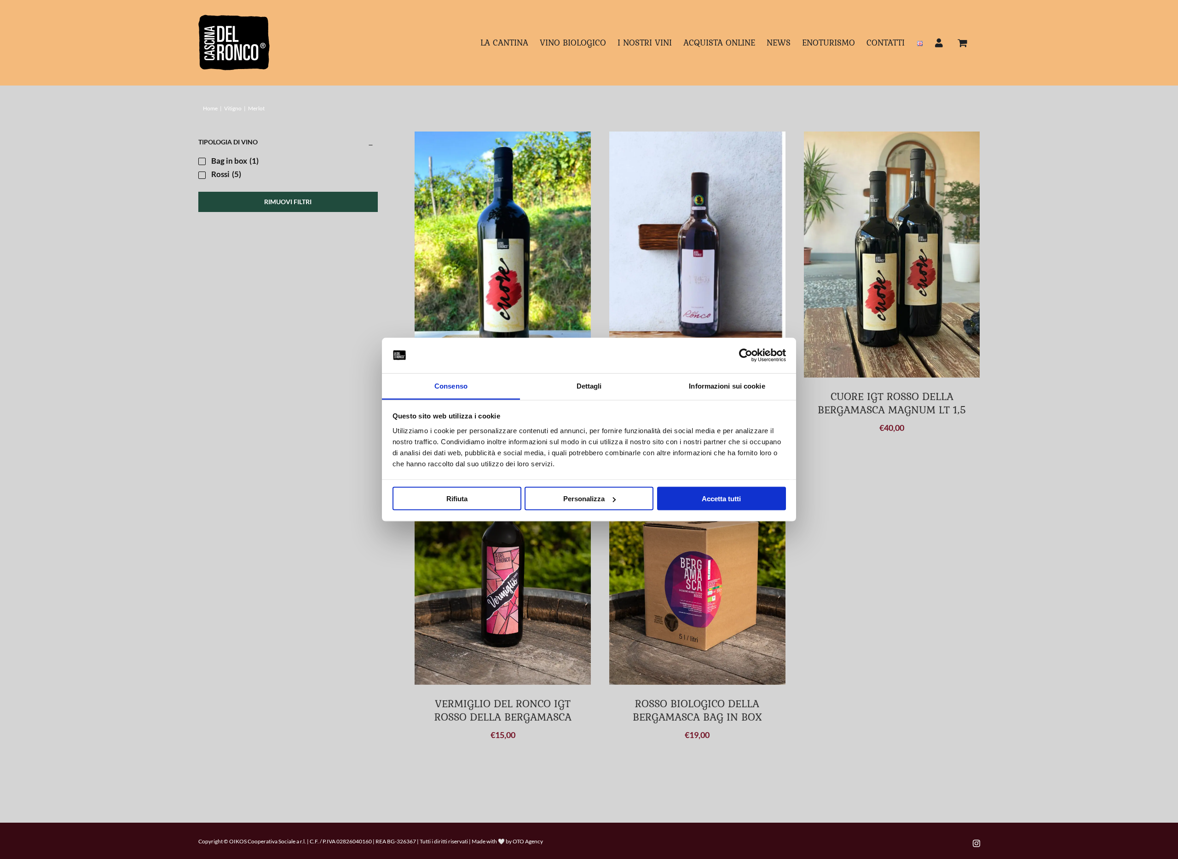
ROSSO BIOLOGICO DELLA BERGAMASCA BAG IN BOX (697, 710)
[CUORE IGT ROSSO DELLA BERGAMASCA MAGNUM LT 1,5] (892, 255)
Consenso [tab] (451, 385)
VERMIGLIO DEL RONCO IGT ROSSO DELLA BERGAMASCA (503, 710)
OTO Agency (528, 841)
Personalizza (584, 499)
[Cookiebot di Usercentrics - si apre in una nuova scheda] (745, 355)
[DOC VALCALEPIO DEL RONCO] (697, 242)
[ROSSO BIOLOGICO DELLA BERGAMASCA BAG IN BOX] (697, 572)
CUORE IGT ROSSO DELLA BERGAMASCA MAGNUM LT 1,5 (892, 403)
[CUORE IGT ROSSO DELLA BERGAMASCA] (503, 249)
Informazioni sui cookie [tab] (727, 385)
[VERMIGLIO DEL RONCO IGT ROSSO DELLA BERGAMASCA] (503, 572)
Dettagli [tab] (589, 385)
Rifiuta (457, 499)
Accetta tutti (721, 499)
